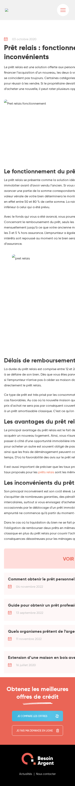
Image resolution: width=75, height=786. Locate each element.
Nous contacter (46, 774)
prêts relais (46, 472)
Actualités (25, 774)
